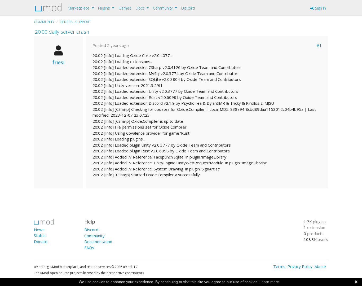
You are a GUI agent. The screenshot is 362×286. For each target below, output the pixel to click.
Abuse (320, 266)
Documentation (98, 241)
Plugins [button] (104, 8)
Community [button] (163, 8)
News (39, 229)
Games (124, 8)
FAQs (89, 247)
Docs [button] (141, 8)
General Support (75, 21)
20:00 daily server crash (62, 31)
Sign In (320, 8)
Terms (279, 266)
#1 (319, 45)
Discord (188, 8)
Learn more (269, 282)
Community (44, 21)
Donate (40, 241)
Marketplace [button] (79, 8)
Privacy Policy (300, 266)
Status (40, 235)
